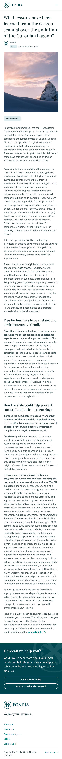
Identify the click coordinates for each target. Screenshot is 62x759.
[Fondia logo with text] (13, 5)
